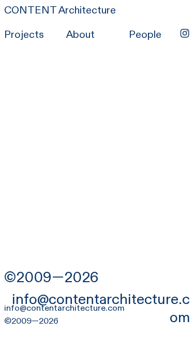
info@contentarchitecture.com (101, 308)
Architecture (86, 10)
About (80, 34)
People (145, 34)
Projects (24, 34)
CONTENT (30, 10)
